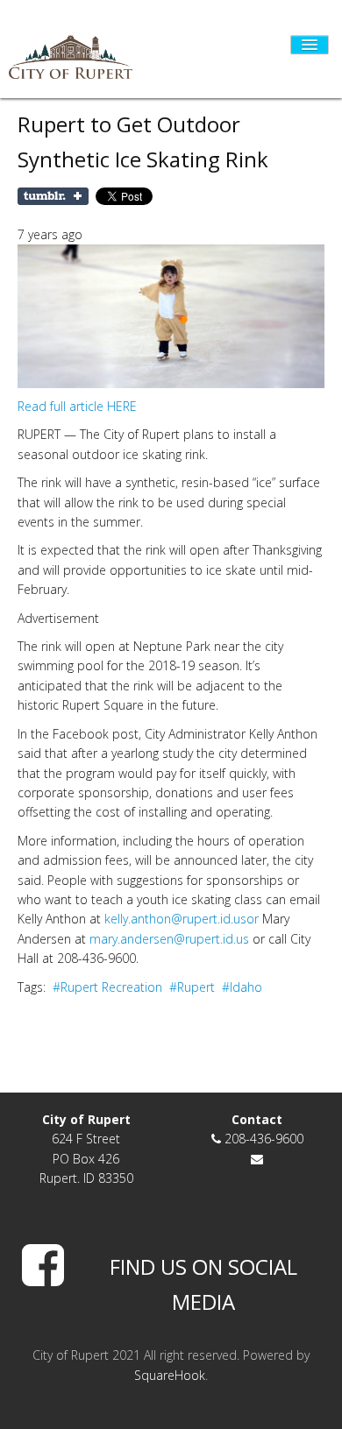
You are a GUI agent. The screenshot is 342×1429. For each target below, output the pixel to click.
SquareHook (169, 1375)
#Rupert (193, 987)
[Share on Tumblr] (53, 196)
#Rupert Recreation (109, 987)
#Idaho (244, 987)
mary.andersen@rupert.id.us (169, 938)
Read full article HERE (77, 406)
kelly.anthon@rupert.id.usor (181, 918)
